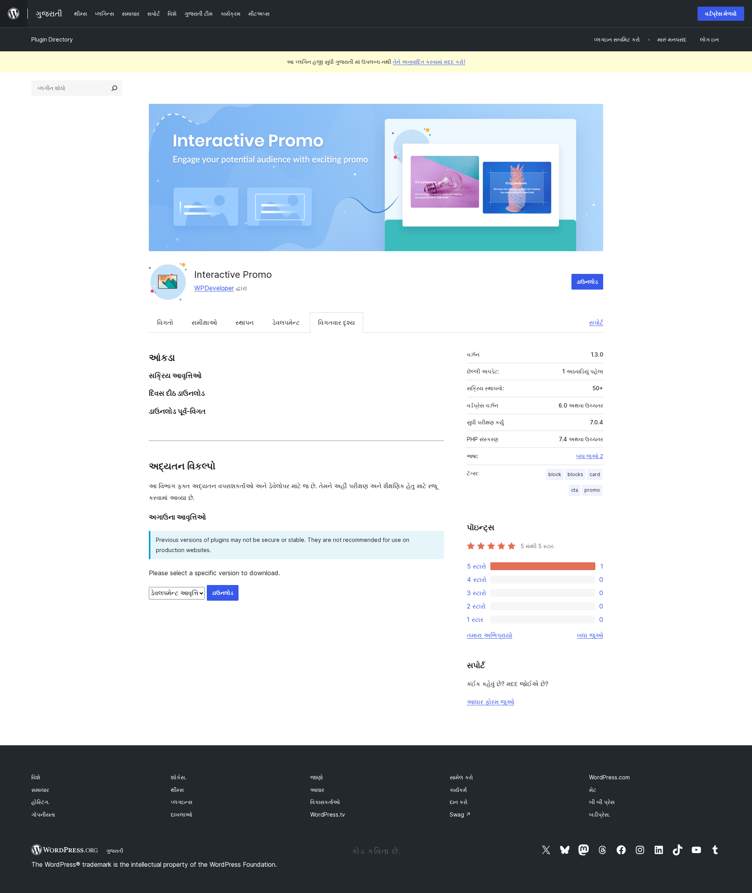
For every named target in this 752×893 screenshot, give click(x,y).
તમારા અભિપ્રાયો (489, 635)
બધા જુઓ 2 (589, 456)
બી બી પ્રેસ (602, 802)
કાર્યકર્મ (458, 789)
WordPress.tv (327, 814)
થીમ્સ (177, 789)
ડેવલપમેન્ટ (286, 322)
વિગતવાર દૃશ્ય (336, 322)
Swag (460, 814)
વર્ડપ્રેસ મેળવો (721, 13)
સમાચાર (40, 789)
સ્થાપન (244, 322)
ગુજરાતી (114, 851)
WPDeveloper (214, 288)
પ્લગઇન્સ (181, 802)
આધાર (317, 789)
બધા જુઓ (590, 635)
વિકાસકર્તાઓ (325, 802)
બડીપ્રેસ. (599, 814)
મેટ (592, 789)
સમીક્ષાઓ (204, 322)
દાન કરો (459, 802)
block (554, 474)
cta (574, 490)
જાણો (316, 777)
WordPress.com (609, 777)
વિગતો (165, 322)
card (594, 474)
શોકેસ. (178, 777)
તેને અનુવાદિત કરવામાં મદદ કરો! (429, 61)
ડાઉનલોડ (587, 281)
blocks (575, 474)
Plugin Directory (52, 39)
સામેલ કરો (461, 777)
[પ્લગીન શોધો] (114, 88)
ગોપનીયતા (43, 814)
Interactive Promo (233, 274)
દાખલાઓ (181, 814)
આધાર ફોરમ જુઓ (490, 702)
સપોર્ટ (596, 322)
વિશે (35, 777)
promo (592, 490)
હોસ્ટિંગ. (40, 802)
